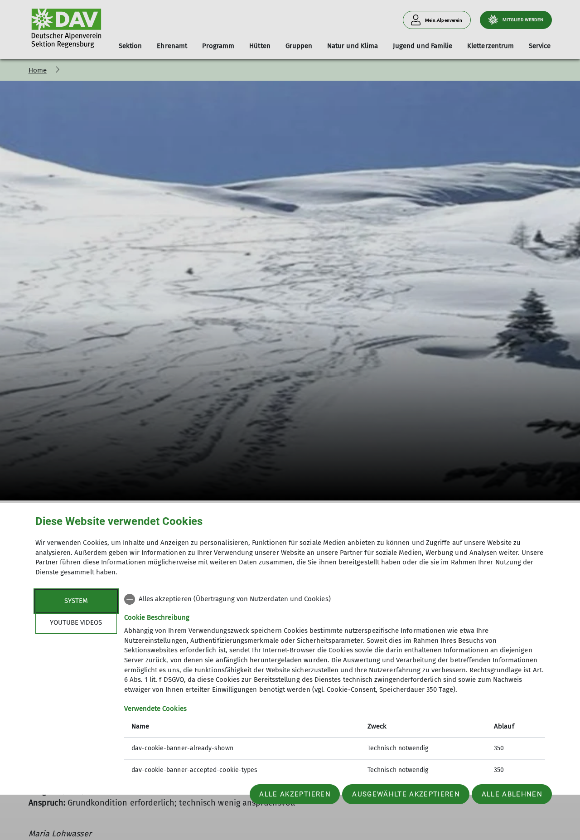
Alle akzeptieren (294, 794)
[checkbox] (334, 599)
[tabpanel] (334, 685)
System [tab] (76, 601)
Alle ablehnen (512, 794)
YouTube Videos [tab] (76, 622)
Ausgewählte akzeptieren (406, 794)
